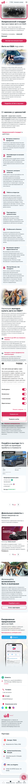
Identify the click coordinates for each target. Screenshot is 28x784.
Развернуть (4, 551)
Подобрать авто (14, 603)
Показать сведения (18, 409)
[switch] (24, 394)
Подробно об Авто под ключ (14, 103)
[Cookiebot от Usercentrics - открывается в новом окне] (16, 364)
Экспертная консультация (14, 40)
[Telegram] (3, 708)
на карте (6, 683)
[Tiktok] (10, 708)
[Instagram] (13, 708)
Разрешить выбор (14, 419)
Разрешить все (14, 414)
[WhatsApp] (6, 708)
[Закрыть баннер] (25, 363)
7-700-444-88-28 (6, 692)
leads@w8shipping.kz (7, 699)
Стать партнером (14, 607)
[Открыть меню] (26, 2)
